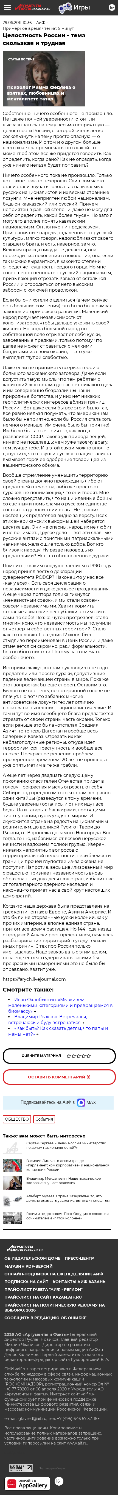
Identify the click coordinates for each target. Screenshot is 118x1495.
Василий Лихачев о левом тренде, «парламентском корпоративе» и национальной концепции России (67, 1165)
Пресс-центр (79, 1258)
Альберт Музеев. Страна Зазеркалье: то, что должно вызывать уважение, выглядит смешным (67, 1198)
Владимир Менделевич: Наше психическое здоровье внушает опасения (63, 1180)
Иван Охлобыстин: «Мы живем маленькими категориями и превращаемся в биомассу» (60, 1005)
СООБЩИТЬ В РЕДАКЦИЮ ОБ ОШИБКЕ (45, 1317)
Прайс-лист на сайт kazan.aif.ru (43, 1297)
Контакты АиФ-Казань (79, 1281)
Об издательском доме (32, 1258)
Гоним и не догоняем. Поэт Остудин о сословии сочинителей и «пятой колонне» (67, 1216)
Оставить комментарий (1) (59, 1077)
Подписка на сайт (26, 1281)
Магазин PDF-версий (28, 1266)
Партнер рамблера (52, 1468)
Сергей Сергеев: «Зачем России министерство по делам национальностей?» (66, 1145)
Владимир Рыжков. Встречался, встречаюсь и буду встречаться (47, 1019)
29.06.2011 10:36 (17, 22)
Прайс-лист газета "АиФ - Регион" (43, 1289)
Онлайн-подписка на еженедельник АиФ (53, 1274)
